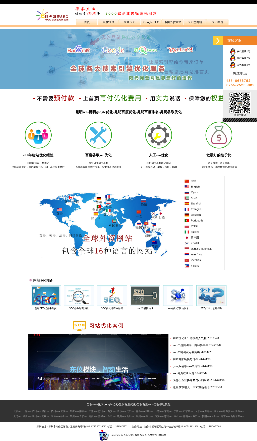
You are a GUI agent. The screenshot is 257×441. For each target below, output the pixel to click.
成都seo (46, 411)
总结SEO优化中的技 (46, 308)
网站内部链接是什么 (185, 359)
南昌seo (93, 416)
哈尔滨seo (229, 411)
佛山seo (149, 416)
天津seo (93, 411)
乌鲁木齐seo (237, 416)
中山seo (178, 416)
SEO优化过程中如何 (112, 308)
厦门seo (17, 416)
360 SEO (130, 22)
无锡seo (46, 416)
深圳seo (162, 435)
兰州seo (215, 416)
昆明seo (92, 404)
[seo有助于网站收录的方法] (178, 303)
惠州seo (168, 416)
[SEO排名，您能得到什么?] (211, 303)
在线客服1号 (243, 51)
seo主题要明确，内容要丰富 (190, 345)
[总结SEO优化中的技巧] (45, 303)
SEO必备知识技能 (79, 308)
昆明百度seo (145, 404)
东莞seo (168, 411)
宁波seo (178, 411)
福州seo (27, 416)
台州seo (130, 416)
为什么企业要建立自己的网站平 (192, 380)
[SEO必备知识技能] (78, 303)
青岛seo (140, 411)
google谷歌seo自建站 (186, 366)
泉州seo (36, 416)
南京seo (83, 411)
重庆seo (74, 411)
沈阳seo (130, 411)
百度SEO (108, 22)
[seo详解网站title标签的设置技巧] (145, 303)
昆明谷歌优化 (162, 404)
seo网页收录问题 (183, 373)
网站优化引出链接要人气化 (190, 338)
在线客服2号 (243, 58)
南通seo (55, 416)
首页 (87, 22)
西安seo (112, 411)
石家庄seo (188, 411)
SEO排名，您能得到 (211, 308)
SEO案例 (217, 22)
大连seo (159, 411)
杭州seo (55, 411)
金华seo (112, 416)
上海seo (27, 411)
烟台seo (218, 411)
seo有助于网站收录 (178, 308)
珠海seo (159, 416)
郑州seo (149, 411)
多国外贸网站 (172, 22)
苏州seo (102, 411)
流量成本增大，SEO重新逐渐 (191, 387)
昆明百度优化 (127, 404)
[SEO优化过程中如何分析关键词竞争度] (112, 303)
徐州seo (64, 416)
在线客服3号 (243, 65)
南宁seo (225, 416)
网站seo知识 (43, 280)
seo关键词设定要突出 (186, 352)
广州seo (36, 411)
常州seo (74, 416)
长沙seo (121, 411)
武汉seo (64, 411)
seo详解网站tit (145, 308)
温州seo (140, 416)
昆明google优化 (108, 404)
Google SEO (151, 22)
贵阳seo (206, 416)
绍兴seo (121, 416)
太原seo (199, 411)
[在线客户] (218, 40)
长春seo (239, 411)
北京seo (17, 411)
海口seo (197, 416)
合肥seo (83, 416)
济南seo (208, 411)
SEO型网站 (195, 22)
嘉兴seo (102, 416)
